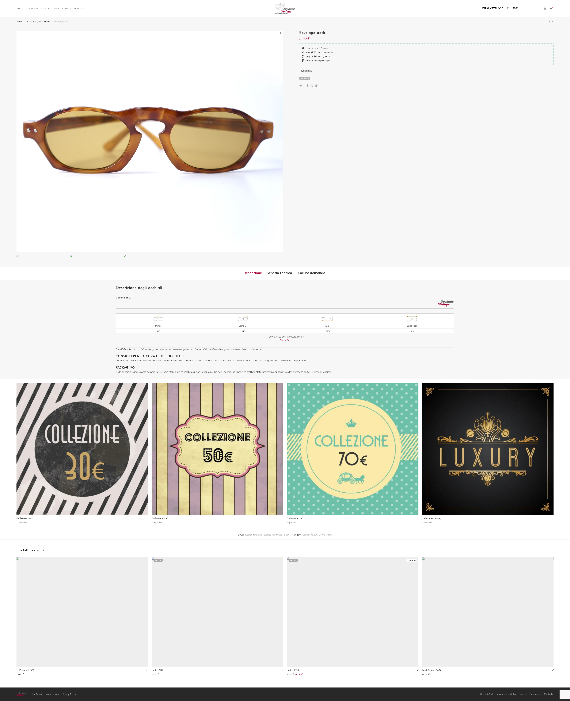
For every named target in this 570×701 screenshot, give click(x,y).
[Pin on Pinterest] (316, 85)
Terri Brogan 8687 (431, 670)
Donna (47, 21)
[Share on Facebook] (307, 85)
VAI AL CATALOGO (493, 8)
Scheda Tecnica (279, 273)
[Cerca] (539, 8)
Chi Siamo (32, 8)
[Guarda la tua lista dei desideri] (508, 8)
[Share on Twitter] (311, 85)
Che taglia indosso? (73, 8)
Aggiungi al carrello (24, 674)
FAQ (56, 8)
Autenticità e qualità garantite (319, 52)
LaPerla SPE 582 (25, 670)
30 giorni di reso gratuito (318, 56)
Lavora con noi (52, 694)
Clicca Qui (285, 340)
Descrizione (252, 273)
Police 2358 (293, 670)
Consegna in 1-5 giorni (317, 48)
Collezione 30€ (33, 21)
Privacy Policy (69, 694)
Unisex (329, 535)
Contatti (45, 8)
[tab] (252, 273)
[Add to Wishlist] (301, 85)
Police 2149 (157, 670)
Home (19, 8)
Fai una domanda (311, 273)
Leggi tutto (155, 674)
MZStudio (549, 694)
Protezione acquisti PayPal (318, 60)
